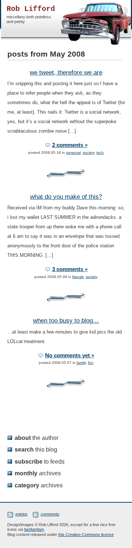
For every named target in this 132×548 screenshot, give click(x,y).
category (39, 485)
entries (21, 514)
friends (78, 277)
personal (73, 153)
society (88, 153)
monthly (38, 473)
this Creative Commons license (86, 534)
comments (50, 514)
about (36, 437)
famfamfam (34, 529)
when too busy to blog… (66, 320)
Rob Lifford (31, 9)
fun (91, 363)
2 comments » (70, 145)
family (81, 363)
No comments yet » (69, 355)
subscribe (40, 461)
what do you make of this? (66, 196)
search (36, 449)
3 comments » (70, 269)
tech (100, 153)
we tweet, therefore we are (66, 72)
